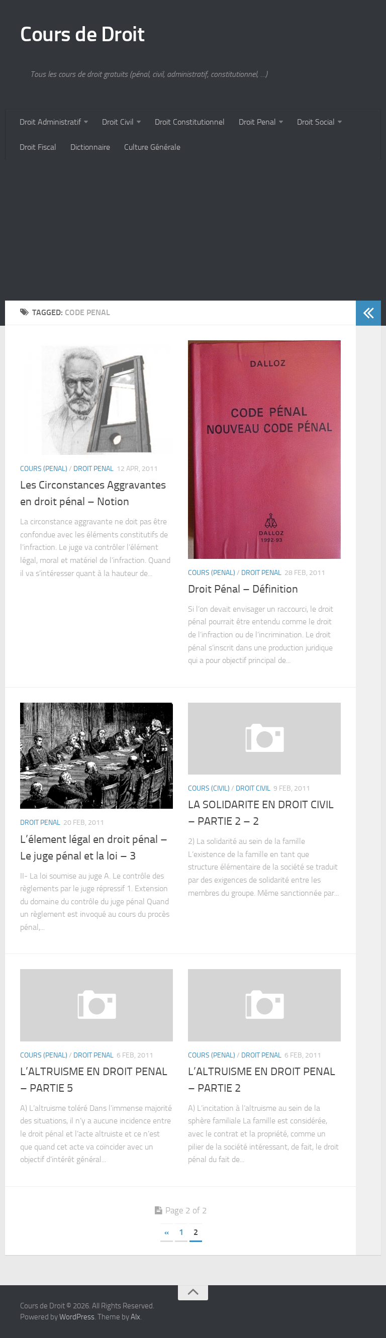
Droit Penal (257, 122)
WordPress (76, 1316)
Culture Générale (152, 147)
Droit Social (316, 122)
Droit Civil (118, 122)
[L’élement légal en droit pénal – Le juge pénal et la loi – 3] (96, 756)
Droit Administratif (50, 122)
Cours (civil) (209, 788)
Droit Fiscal (38, 147)
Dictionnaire (90, 147)
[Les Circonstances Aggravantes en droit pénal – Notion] (96, 397)
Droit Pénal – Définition (243, 589)
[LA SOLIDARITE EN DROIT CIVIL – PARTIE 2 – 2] (264, 739)
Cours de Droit (82, 34)
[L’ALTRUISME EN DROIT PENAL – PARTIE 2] (264, 1005)
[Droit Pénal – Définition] (264, 449)
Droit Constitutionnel (190, 122)
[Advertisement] (193, 230)
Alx (135, 1316)
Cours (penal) (43, 468)
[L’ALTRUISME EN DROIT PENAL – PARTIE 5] (96, 1005)
